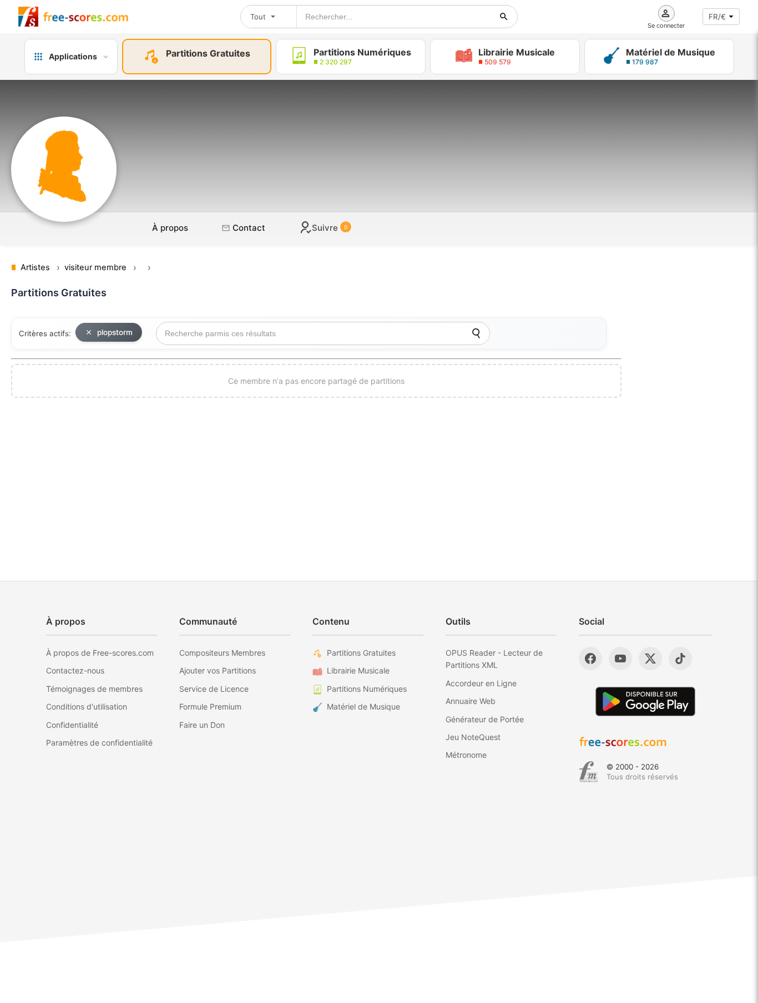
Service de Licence (214, 688)
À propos (170, 227)
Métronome (466, 754)
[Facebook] (590, 658)
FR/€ (717, 16)
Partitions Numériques (367, 688)
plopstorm (115, 332)
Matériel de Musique (363, 706)
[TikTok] (680, 658)
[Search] (476, 333)
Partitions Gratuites (361, 652)
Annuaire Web (471, 701)
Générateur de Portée (485, 719)
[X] (650, 658)
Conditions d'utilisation (86, 706)
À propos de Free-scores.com (100, 652)
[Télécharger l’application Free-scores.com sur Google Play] (645, 701)
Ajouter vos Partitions (217, 670)
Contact (247, 227)
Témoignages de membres (94, 688)
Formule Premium (210, 706)
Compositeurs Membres (222, 652)
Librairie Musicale (358, 670)
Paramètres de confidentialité (99, 742)
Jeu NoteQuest (473, 737)
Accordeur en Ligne (481, 683)
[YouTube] (620, 658)
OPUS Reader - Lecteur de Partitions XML (494, 659)
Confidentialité (72, 725)
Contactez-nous (75, 670)
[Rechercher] (504, 17)
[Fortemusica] (588, 771)
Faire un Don (202, 725)
